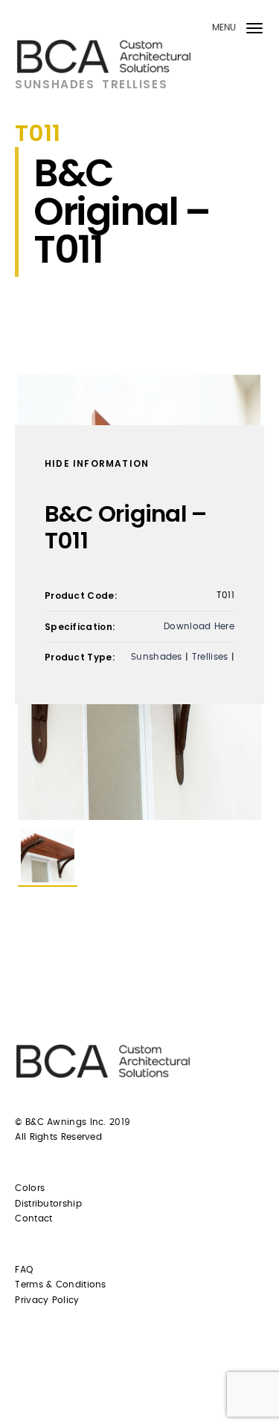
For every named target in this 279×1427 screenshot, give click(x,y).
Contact (33, 1218)
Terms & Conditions (60, 1284)
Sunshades (54, 84)
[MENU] (254, 31)
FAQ (24, 1269)
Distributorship (48, 1203)
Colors (30, 1188)
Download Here (199, 626)
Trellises (134, 84)
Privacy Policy (47, 1300)
